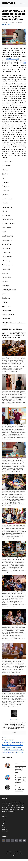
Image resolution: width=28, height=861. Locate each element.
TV (5, 737)
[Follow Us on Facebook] (8, 840)
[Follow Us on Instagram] (16, 840)
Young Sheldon (9, 740)
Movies (4, 821)
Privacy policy (20, 853)
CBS (24, 63)
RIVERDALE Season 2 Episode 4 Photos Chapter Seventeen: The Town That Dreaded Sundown (13, 745)
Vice (3, 825)
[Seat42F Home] (3, 840)
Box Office (4, 829)
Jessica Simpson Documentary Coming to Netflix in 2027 (20, 789)
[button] (21, 3)
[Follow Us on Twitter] (12, 840)
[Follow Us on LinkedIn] (20, 840)
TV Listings (4, 831)
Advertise (14, 855)
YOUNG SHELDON (12, 59)
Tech (3, 823)
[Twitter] (13, 732)
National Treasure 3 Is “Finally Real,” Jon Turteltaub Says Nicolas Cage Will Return (20, 769)
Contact (13, 853)
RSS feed (8, 853)
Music (3, 827)
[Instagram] (15, 732)
